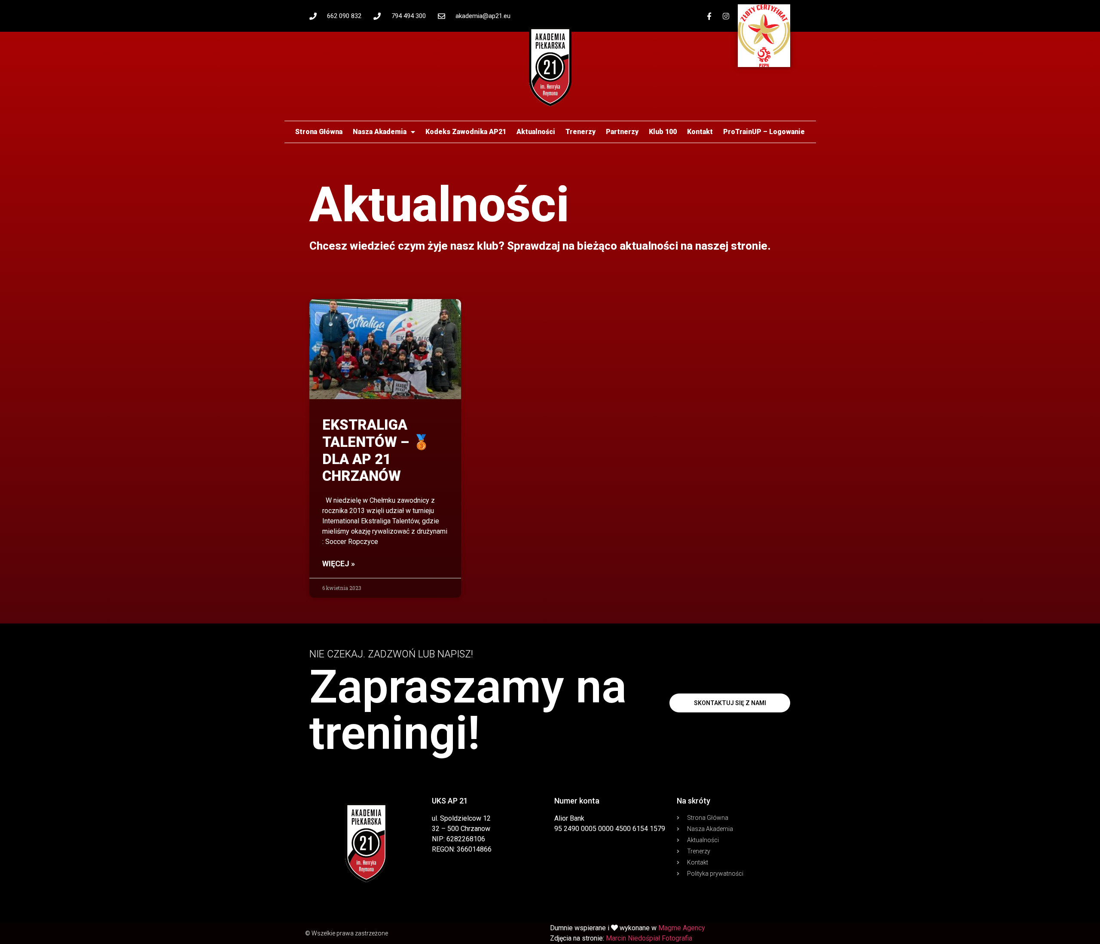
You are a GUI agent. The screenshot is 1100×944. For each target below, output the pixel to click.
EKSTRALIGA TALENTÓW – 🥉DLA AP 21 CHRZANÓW (376, 450)
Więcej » (338, 563)
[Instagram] (726, 16)
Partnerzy (622, 132)
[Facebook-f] (709, 16)
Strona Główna (318, 132)
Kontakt (700, 132)
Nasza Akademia (379, 132)
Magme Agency (681, 928)
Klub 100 (663, 132)
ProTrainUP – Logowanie (764, 132)
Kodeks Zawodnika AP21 (465, 132)
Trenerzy (580, 132)
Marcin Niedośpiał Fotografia (649, 938)
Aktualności (535, 132)
